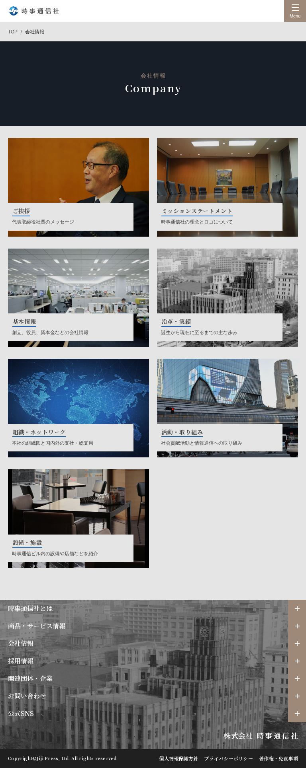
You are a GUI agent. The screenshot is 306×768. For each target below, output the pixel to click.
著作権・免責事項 (278, 758)
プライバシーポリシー (228, 758)
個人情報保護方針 (178, 758)
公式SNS (21, 713)
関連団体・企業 (30, 678)
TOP (13, 32)
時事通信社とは (30, 608)
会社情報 (20, 643)
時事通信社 (34, 11)
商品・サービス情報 (36, 625)
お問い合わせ (27, 695)
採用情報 (20, 660)
